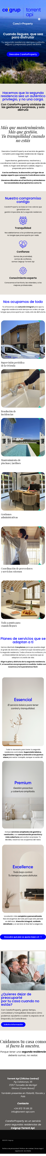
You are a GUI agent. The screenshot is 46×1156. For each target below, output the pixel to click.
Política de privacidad (10, 1148)
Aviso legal (39, 1148)
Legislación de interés (23, 1151)
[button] (39, 19)
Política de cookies (27, 1148)
